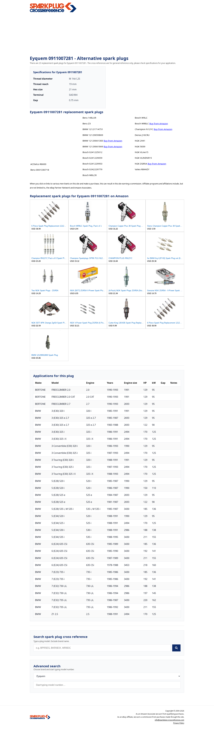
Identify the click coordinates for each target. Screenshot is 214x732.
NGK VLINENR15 (143, 157)
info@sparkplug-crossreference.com (169, 720)
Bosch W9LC (141, 117)
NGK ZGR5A (141, 163)
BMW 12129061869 (93, 146)
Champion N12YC (144, 129)
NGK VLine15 (141, 152)
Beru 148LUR (89, 117)
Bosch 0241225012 (92, 152)
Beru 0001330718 (39, 169)
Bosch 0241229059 (92, 157)
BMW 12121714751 (93, 129)
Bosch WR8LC (142, 123)
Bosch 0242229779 (92, 169)
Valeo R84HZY (142, 169)
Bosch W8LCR (90, 175)
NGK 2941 (140, 140)
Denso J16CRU (142, 135)
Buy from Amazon (113, 140)
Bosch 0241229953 (92, 163)
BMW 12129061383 (93, 140)
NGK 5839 (140, 146)
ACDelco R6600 (38, 164)
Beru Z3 (87, 123)
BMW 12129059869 (93, 135)
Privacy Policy (178, 723)
